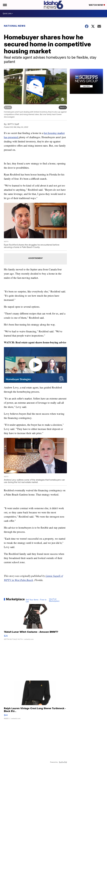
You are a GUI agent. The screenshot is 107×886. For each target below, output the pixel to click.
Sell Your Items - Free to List (36, 601)
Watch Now (96, 5)
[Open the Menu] (4, 5)
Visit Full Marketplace (54, 600)
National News (14, 25)
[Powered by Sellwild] (63, 762)
